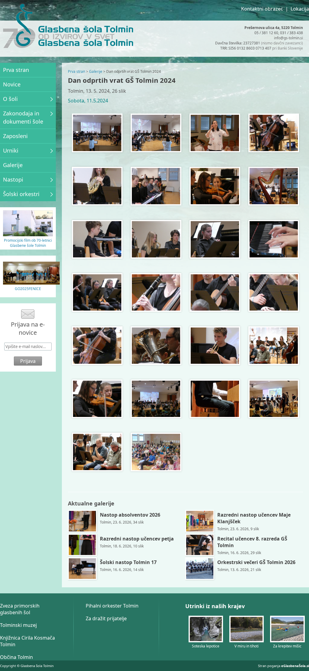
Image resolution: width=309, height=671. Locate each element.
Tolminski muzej (18, 625)
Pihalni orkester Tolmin (112, 605)
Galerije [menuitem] (13, 165)
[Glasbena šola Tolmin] (19, 26)
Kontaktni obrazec (262, 8)
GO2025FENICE (28, 288)
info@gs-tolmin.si (288, 37)
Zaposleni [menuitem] (15, 136)
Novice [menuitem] (12, 84)
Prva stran (76, 71)
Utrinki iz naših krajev (215, 606)
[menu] (28, 132)
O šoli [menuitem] (10, 98)
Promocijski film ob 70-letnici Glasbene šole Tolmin (28, 243)
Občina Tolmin (16, 657)
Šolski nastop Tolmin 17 (128, 562)
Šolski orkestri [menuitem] (21, 194)
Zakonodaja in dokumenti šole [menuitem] (23, 117)
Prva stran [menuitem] (16, 69)
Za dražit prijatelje (106, 618)
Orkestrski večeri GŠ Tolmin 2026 (256, 562)
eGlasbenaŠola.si (295, 665)
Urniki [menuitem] (10, 150)
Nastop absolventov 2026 (130, 514)
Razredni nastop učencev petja (137, 538)
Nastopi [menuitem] (13, 179)
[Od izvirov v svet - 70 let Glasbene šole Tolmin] (28, 234)
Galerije (95, 71)
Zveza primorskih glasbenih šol (20, 609)
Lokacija (300, 8)
